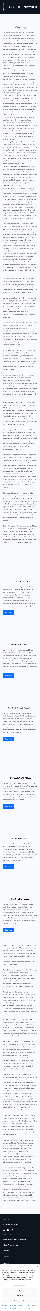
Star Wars (6, 1263)
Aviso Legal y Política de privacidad (15, 1239)
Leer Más (8, 806)
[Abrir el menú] (19, 7)
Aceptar (20, 1290)
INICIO (12, 7)
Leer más (8, 612)
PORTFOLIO (30, 7)
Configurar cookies (20, 1301)
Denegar (20, 1295)
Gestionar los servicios (19, 1285)
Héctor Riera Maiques (10, 1245)
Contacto (6, 1251)
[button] (37, 1267)
